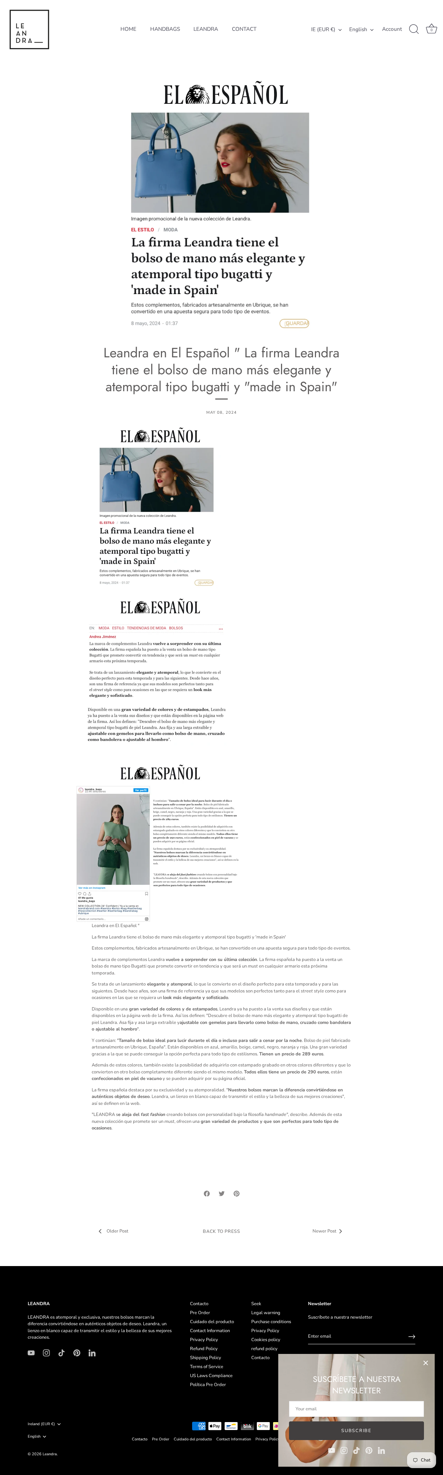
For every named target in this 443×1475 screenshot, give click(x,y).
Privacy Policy (204, 1340)
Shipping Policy (205, 1358)
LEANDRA (205, 29)
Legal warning (265, 1313)
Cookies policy (265, 1340)
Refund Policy (204, 1349)
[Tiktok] (356, 1450)
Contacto (199, 1304)
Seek (256, 1304)
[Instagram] (344, 1450)
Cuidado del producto (212, 1322)
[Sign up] (411, 1336)
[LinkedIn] (381, 1450)
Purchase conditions (271, 1322)
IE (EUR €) (323, 29)
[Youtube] (331, 1450)
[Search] (414, 29)
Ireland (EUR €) (41, 1424)
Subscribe (356, 1431)
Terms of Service (206, 1367)
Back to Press (221, 1231)
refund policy (264, 1349)
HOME (128, 29)
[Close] (425, 1363)
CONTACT (244, 29)
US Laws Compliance (211, 1376)
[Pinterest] (368, 1450)
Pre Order (200, 1313)
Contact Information (210, 1331)
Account (392, 29)
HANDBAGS (165, 29)
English (358, 29)
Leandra (50, 1454)
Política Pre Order (208, 1385)
